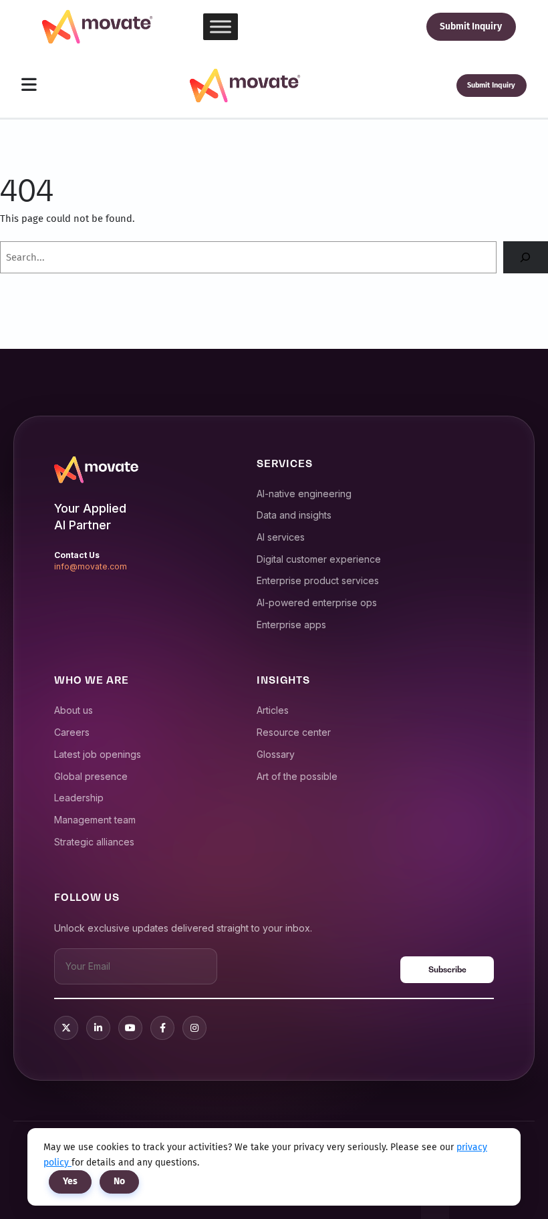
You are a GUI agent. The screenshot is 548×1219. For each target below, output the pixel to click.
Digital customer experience (319, 559)
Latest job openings (97, 754)
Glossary (276, 754)
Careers (72, 732)
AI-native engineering (304, 493)
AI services (281, 537)
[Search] (525, 257)
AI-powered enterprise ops (317, 602)
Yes (70, 1181)
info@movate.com (90, 566)
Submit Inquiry (471, 26)
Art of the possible (297, 776)
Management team (95, 819)
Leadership (79, 797)
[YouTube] (130, 1028)
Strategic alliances (94, 841)
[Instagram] (194, 1028)
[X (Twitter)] (66, 1028)
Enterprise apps (291, 624)
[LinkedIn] (98, 1028)
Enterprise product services (318, 580)
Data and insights (294, 515)
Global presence (91, 776)
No (119, 1181)
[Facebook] (162, 1028)
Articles (273, 710)
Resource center (294, 732)
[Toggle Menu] (220, 26)
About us (73, 710)
